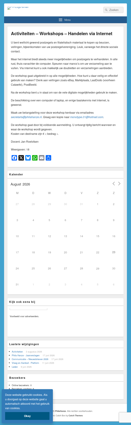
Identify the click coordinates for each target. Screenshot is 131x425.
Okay (27, 416)
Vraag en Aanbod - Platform (25, 362)
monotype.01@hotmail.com (86, 117)
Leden (15, 366)
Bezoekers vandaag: (22, 388)
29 (97, 268)
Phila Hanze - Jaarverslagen (26, 355)
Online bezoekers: (21, 385)
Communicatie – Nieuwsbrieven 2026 (30, 359)
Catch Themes (76, 415)
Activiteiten (17, 351)
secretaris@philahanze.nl (26, 117)
